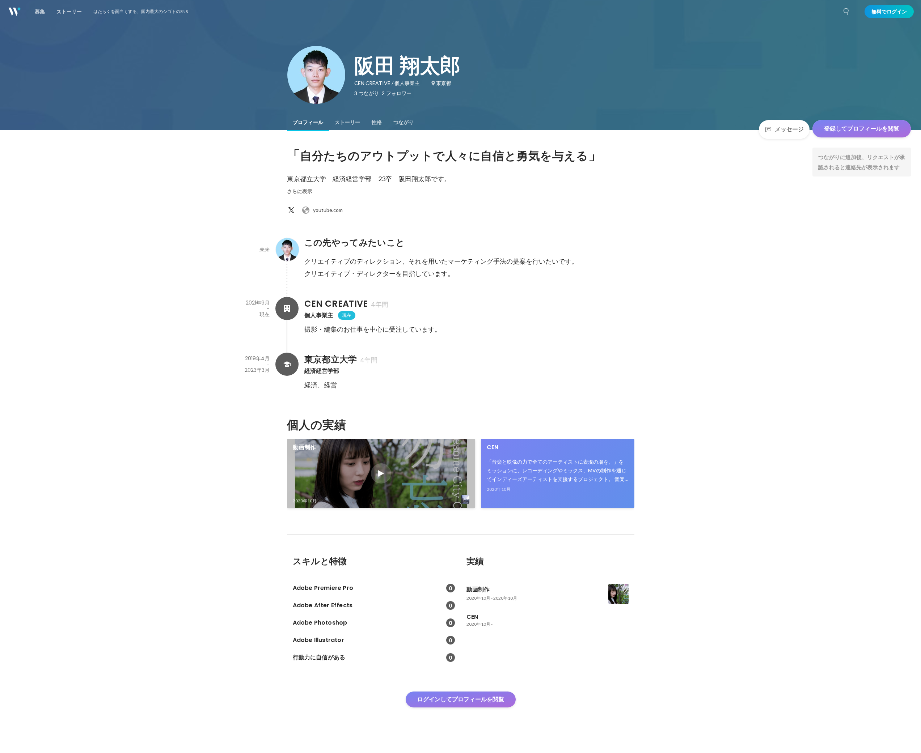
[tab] (308, 122)
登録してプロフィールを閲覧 (861, 128)
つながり (403, 122)
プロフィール (308, 122)
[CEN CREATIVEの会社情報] (287, 308)
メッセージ (789, 129)
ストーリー (347, 122)
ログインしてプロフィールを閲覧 (460, 699)
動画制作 (304, 447)
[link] (381, 473)
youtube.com (328, 210)
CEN (493, 447)
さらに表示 (299, 191)
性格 (377, 122)
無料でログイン (889, 11)
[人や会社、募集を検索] (846, 11)
